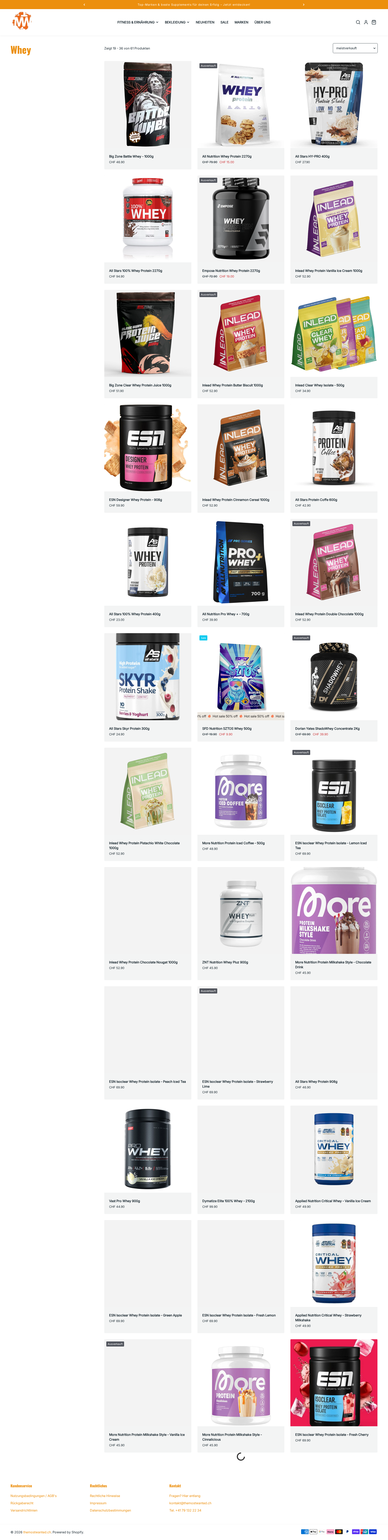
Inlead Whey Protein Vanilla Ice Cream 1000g (328, 271)
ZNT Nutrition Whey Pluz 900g (225, 962)
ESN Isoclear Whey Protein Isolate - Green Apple (145, 1315)
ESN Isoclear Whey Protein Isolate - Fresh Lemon (239, 1315)
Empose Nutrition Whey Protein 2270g (231, 271)
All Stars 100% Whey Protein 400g (134, 614)
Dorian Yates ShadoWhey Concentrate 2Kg (327, 728)
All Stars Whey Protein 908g (316, 1082)
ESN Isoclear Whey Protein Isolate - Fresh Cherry (332, 1435)
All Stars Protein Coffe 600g (316, 500)
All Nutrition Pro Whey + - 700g (225, 614)
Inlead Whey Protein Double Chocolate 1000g (329, 614)
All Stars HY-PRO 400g (312, 156)
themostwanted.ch (37, 1532)
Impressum (98, 1503)
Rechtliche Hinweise (105, 1496)
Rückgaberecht (22, 1503)
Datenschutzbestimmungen (110, 1510)
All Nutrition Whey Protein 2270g (227, 156)
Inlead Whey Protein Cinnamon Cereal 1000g (235, 500)
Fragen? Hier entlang (184, 1496)
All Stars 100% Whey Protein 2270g (135, 271)
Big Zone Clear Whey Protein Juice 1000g (140, 385)
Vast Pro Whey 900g (124, 1201)
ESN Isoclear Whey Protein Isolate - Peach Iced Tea (147, 1082)
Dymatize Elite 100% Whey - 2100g (228, 1201)
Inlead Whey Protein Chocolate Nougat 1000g (143, 962)
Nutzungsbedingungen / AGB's (34, 1496)
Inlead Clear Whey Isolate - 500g (319, 385)
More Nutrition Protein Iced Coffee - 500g (233, 843)
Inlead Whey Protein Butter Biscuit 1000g (232, 385)
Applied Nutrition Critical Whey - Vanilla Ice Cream (333, 1201)
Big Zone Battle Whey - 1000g (131, 156)
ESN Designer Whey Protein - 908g (135, 500)
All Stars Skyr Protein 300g (129, 728)
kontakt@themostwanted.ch (190, 1503)
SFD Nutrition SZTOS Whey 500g (227, 728)
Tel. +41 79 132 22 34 (185, 1510)
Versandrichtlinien (24, 1510)
